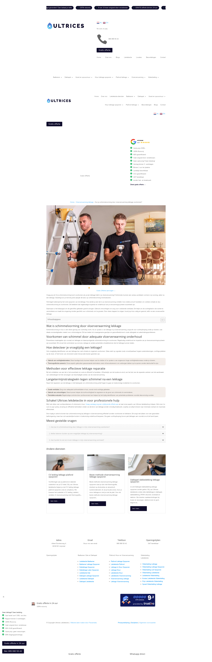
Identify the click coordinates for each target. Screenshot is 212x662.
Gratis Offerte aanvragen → (106, 291)
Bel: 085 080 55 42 (13, 651)
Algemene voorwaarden (147, 623)
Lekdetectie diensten (117, 96)
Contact (163, 57)
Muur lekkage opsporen (103, 77)
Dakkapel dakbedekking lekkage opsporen (145, 480)
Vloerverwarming (137, 77)
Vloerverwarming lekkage (84, 202)
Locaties (139, 57)
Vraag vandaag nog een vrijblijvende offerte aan (102, 404)
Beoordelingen (151, 57)
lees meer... (54, 501)
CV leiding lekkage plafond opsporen (61, 475)
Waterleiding (152, 77)
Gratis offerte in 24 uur (14, 643)
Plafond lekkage (121, 77)
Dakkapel (68, 77)
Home (99, 57)
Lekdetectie (128, 57)
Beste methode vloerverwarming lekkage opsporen (104, 475)
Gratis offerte (104, 50)
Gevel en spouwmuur (83, 77)
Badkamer (56, 77)
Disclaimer (134, 623)
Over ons (108, 57)
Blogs (118, 57)
